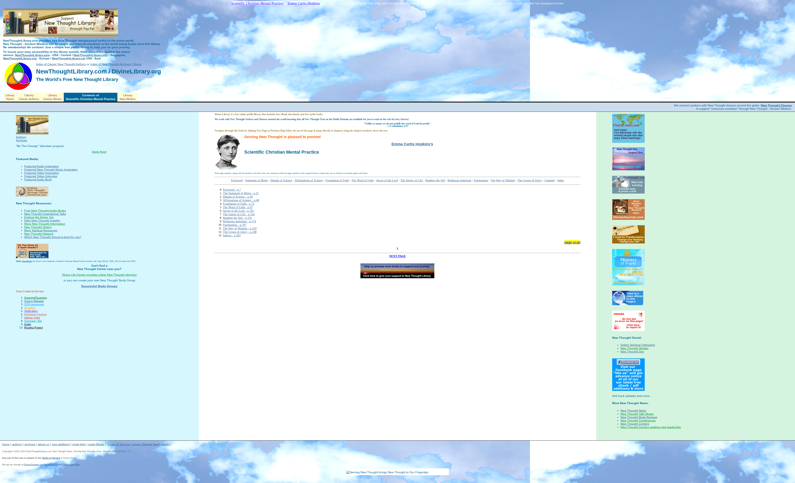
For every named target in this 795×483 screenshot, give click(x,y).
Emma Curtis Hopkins (304, 3)
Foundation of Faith (337, 180)
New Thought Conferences (638, 420)
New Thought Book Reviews (638, 417)
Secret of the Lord (387, 180)
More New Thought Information (44, 223)
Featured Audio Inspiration (41, 166)
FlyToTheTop (51, 464)
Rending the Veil (435, 180)
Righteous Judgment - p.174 (239, 221)
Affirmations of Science (309, 180)
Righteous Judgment (459, 180)
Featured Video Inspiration (41, 173)
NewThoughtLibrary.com (32, 55)
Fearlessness (481, 180)
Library (9, 97)
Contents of (90, 97)
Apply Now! (99, 151)
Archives (21, 140)
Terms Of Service (118, 444)
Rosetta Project (33, 327)
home (6, 444)
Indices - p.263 (232, 235)
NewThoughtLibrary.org (20, 58)
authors (17, 444)
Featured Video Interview (40, 176)
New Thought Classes (776, 105)
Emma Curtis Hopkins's (412, 144)
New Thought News (633, 410)
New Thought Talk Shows (637, 414)
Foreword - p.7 (232, 189)
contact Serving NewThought (151, 444)
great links (79, 444)
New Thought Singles (634, 348)
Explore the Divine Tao (39, 217)
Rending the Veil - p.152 (237, 217)
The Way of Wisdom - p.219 (240, 228)
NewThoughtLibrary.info (90, 55)
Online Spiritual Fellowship (637, 345)
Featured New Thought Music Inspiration (51, 169)
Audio (27, 324)
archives (29, 444)
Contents (549, 180)
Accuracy (30, 307)
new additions (61, 444)
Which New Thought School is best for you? (52, 237)
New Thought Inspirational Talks (45, 214)
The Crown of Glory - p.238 (240, 232)
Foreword (236, 180)
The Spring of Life (411, 180)
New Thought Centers (634, 423)
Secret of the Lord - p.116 (238, 210)
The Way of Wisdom (503, 180)
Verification (30, 311)
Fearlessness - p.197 (234, 224)
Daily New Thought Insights (42, 220)
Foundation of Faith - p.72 (238, 203)
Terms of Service (51, 458)
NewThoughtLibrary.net (68, 58)
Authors (21, 137)
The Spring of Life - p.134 (239, 214)
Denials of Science (281, 180)
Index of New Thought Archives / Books (116, 64)
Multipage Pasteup (35, 314)
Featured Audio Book (38, 179)
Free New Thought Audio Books (45, 210)
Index (560, 180)
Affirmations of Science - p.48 (241, 200)
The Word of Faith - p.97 (238, 207)
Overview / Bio (33, 321)
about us (43, 444)
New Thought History (38, 227)
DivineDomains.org (33, 464)
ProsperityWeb (72, 464)
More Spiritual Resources (40, 230)
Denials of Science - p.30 (238, 196)
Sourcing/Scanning (35, 297)
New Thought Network (38, 233)
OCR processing (34, 304)
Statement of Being (256, 180)
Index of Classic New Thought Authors (61, 64)
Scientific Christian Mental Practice (257, 3)
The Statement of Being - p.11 (241, 193)
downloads (27, 261)
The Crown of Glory (530, 180)
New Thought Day (632, 351)
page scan (572, 242)
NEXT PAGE (397, 256)
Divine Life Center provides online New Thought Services (99, 274)
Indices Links (32, 317)
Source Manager (34, 301)
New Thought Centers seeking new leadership (650, 427)
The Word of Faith (362, 180)
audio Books (96, 444)
